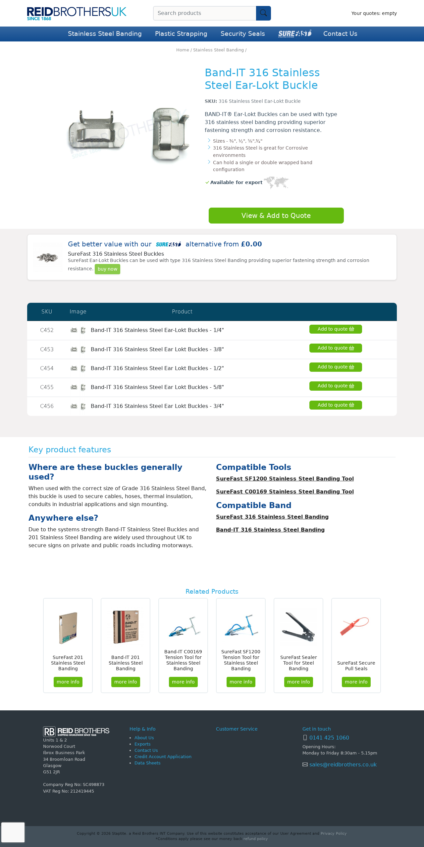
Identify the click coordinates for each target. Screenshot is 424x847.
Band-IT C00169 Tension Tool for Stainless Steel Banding (183, 660)
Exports (142, 744)
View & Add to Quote (276, 216)
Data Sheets (147, 762)
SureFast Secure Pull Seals (356, 665)
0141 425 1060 (329, 738)
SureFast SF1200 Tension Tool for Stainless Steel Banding (240, 660)
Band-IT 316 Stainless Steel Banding (270, 530)
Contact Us (340, 33)
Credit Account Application (162, 756)
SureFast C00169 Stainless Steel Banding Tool (285, 492)
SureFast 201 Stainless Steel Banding (68, 663)
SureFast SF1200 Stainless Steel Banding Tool (285, 479)
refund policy (255, 839)
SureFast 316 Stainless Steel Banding (272, 517)
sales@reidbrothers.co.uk (342, 764)
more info (68, 681)
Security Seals (243, 33)
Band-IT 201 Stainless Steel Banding (126, 663)
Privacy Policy (333, 833)
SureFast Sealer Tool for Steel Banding (298, 663)
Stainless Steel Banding (105, 33)
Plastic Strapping (181, 33)
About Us (144, 737)
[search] (263, 13)
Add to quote (333, 329)
